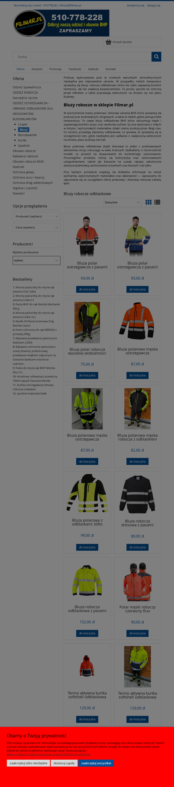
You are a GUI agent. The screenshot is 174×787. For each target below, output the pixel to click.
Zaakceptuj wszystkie (96, 763)
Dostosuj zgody (64, 763)
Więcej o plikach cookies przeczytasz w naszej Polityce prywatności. (49, 754)
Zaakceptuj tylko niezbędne (28, 763)
